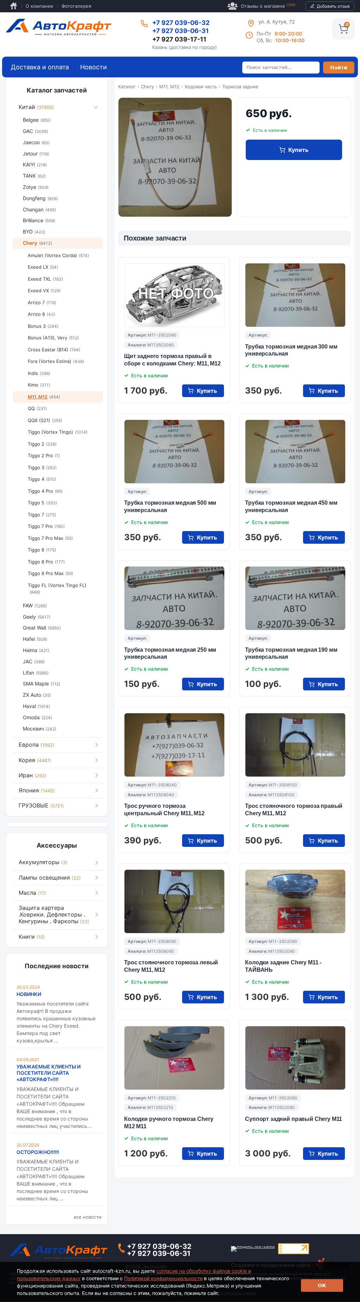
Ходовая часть (201, 86)
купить (298, 149)
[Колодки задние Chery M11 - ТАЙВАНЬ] (295, 901)
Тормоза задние (240, 86)
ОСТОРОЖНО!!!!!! (38, 1152)
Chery (147, 86)
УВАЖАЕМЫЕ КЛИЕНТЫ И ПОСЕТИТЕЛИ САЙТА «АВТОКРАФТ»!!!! (49, 1073)
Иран (32, 775)
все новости (88, 1217)
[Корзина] (343, 29)
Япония (37, 790)
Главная (13, 6)
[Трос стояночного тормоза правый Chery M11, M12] (295, 745)
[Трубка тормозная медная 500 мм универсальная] (174, 451)
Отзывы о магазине (268, 6)
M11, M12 (169, 86)
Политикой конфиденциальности (163, 1278)
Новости (93, 67)
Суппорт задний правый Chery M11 (293, 1119)
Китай (36, 106)
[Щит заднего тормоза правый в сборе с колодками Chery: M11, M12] (174, 295)
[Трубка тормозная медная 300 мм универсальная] (295, 295)
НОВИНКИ (29, 994)
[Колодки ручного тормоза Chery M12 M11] (174, 1058)
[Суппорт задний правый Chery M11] (295, 1058)
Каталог (127, 86)
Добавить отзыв (333, 6)
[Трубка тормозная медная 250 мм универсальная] (174, 598)
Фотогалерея (76, 6)
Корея (35, 760)
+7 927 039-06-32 (181, 22)
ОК (322, 1285)
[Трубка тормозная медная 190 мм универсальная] (295, 598)
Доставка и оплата (40, 67)
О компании (39, 6)
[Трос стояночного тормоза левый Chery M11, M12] (174, 901)
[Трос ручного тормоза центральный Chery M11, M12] (174, 745)
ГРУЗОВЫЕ (41, 805)
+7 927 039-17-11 (179, 39)
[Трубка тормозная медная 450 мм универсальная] (295, 451)
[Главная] (58, 27)
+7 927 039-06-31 (180, 30)
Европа (36, 744)
